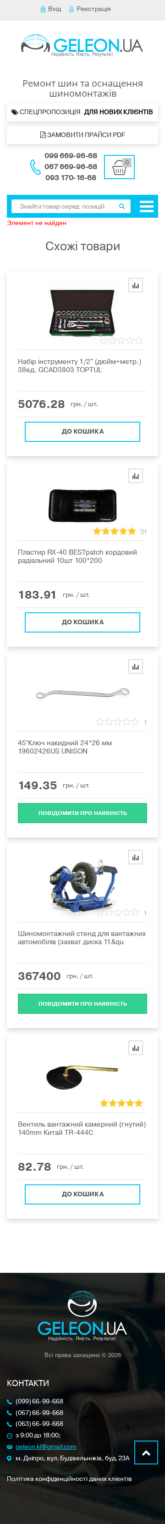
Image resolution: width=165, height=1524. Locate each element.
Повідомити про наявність (82, 813)
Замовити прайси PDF (85, 135)
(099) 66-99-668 (39, 1402)
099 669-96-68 (70, 156)
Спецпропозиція (86, 112)
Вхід (54, 9)
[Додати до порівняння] (135, 285)
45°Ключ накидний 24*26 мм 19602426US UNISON (65, 747)
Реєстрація (94, 9)
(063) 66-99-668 (39, 1424)
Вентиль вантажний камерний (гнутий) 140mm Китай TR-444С (82, 1128)
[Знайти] (122, 206)
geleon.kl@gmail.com (46, 1447)
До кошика (83, 431)
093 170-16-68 (70, 178)
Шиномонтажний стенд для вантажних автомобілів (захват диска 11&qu (82, 937)
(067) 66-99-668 (39, 1413)
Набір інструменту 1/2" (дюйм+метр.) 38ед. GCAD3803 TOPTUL (79, 365)
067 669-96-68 (70, 167)
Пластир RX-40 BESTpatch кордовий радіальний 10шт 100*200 (77, 556)
